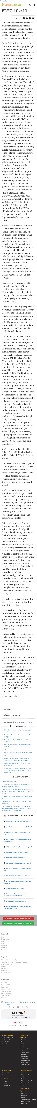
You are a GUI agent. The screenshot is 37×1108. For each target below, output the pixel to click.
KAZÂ (6, 749)
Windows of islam (25, 1060)
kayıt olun (29, 722)
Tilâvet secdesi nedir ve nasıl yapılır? (19, 847)
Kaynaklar (4, 987)
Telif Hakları (5, 995)
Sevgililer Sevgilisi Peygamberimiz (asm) (14, 962)
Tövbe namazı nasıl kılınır (15, 888)
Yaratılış (4, 950)
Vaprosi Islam (24, 1050)
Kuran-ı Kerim (7, 1039)
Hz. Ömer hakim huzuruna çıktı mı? (18, 876)
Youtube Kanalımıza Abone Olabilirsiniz (19, 918)
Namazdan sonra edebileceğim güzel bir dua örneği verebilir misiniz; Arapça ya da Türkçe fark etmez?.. (18, 791)
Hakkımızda (5, 983)
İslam (3, 943)
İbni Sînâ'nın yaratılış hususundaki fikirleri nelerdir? (17, 745)
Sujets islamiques (25, 1064)
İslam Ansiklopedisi (7, 973)
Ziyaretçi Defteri (6, 989)
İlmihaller (4, 970)
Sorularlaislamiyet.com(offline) (28, 1099)
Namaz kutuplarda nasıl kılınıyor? (17, 852)
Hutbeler (4, 968)
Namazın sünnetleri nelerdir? (16, 857)
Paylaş (18, 18)
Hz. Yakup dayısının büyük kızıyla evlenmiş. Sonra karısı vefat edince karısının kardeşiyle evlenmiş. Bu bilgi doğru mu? (17, 808)
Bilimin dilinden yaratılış (9, 960)
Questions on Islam (26, 1039)
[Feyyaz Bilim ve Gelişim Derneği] (18, 1013)
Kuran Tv (6, 1083)
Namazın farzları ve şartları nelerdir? (18, 821)
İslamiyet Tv (7, 1085)
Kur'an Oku (24, 1093)
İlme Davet (6, 1043)
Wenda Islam (24, 1056)
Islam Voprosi (24, 1041)
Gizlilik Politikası (6, 993)
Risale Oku (6, 1075)
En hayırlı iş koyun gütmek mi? (16, 901)
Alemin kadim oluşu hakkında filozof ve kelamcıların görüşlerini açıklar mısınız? (17, 759)
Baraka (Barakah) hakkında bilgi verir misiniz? (19, 752)
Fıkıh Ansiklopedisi (7, 964)
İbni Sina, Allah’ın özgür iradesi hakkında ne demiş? (18, 736)
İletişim (3, 998)
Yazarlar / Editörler (7, 985)
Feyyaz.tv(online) (25, 1101)
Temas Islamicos (25, 1058)
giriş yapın (18, 722)
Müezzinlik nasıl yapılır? (10, 781)
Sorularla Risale (7, 1073)
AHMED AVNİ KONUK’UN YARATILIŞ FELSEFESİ (16, 740)
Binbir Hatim (7, 1041)
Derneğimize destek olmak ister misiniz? (18, 1017)
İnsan (3, 941)
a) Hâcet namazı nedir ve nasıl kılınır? (19, 827)
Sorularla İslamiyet (8, 1037)
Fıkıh (2, 937)
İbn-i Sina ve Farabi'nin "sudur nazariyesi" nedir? (18, 731)
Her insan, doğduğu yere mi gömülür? (19, 863)
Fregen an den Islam (26, 1046)
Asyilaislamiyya (25, 1048)
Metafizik (4, 945)
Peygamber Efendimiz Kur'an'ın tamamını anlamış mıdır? (17, 764)
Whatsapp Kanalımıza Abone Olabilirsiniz (19, 923)
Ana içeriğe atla (5, 1)
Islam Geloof (24, 1054)
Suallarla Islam (24, 1043)
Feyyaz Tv (6, 1081)
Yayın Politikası (6, 991)
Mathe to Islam (24, 1062)
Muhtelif (4, 948)
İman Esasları (5, 939)
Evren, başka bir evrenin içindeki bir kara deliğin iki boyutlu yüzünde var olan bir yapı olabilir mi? (18, 770)
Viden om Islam (25, 1052)
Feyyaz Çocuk (24, 1085)
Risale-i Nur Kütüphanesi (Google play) (26, 1074)
